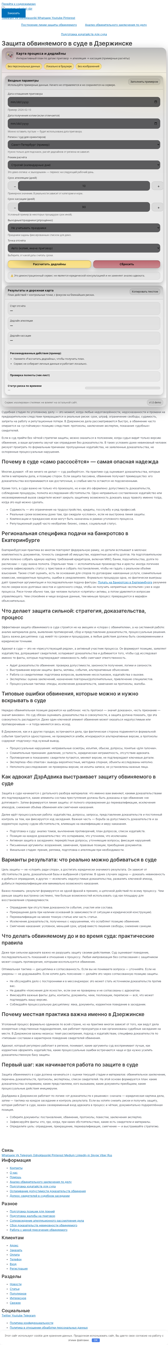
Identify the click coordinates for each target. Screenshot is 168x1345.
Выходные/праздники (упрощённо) (30, 220)
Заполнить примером (144, 81)
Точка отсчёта (17, 240)
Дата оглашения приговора (25, 94)
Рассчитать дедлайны (49, 264)
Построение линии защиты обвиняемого (49, 24)
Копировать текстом (145, 291)
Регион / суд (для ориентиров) (27, 137)
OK (96, 1340)
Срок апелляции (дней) (22, 178)
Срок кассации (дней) (21, 199)
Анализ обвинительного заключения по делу (116, 24)
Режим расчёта (17, 157)
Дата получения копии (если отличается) (34, 115)
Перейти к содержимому (19, 4)
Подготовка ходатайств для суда (84, 34)
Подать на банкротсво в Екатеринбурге (125, 582)
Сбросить (127, 264)
